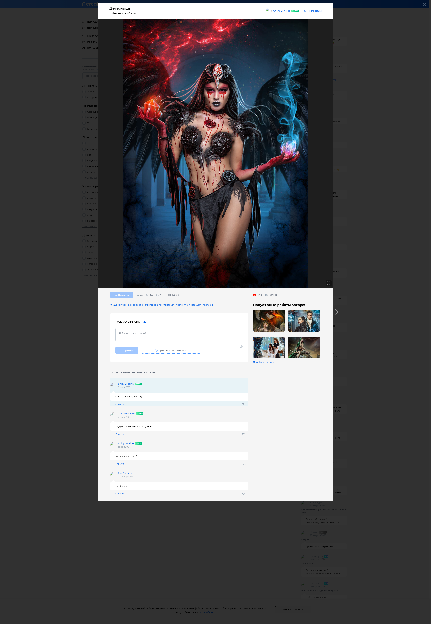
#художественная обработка (127, 304)
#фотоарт (168, 304)
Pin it (259, 295)
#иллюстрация (192, 304)
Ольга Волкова (281, 11)
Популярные (120, 372)
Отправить (127, 350)
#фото (179, 304)
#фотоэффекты (153, 304)
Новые (137, 372)
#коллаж (208, 304)
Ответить (120, 404)
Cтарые (150, 372)
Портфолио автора (263, 362)
